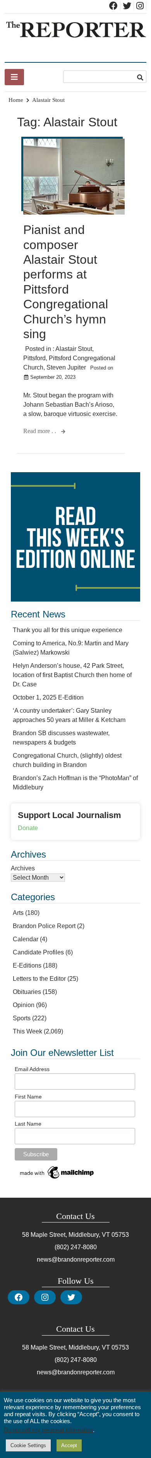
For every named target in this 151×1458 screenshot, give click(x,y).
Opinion (23, 1005)
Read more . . (40, 431)
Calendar (25, 939)
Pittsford (34, 358)
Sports (22, 1018)
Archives (23, 868)
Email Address (32, 1069)
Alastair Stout (73, 349)
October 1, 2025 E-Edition (48, 697)
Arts (18, 913)
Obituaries (27, 992)
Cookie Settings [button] (28, 1445)
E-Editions (27, 965)
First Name (28, 1097)
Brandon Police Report (44, 926)
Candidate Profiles (38, 952)
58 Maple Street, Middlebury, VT (66, 1234)
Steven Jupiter (66, 367)
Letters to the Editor (39, 978)
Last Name (28, 1124)
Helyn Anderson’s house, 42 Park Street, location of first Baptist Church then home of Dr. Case (72, 675)
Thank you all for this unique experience (67, 630)
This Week (27, 1031)
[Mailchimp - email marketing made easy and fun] (57, 1179)
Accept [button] (69, 1445)
